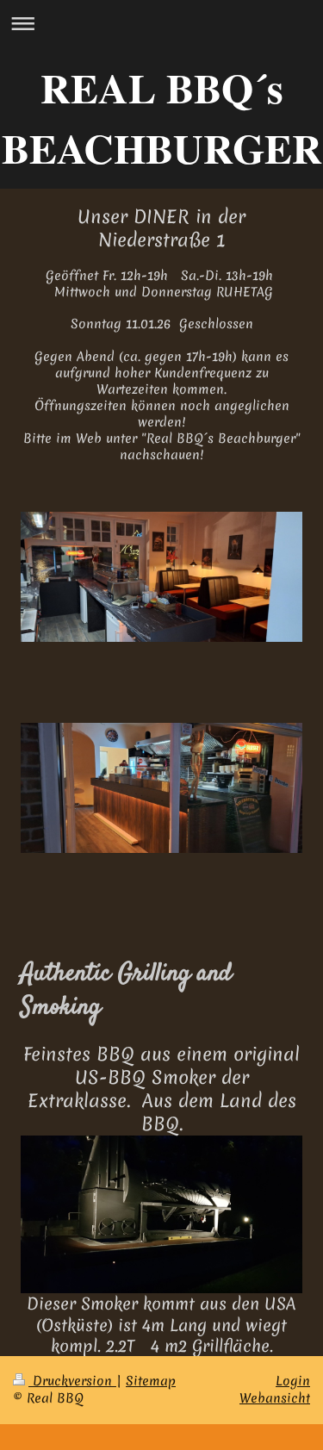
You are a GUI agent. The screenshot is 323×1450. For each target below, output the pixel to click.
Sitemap (151, 1381)
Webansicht (274, 1398)
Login (293, 1381)
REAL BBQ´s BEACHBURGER (162, 117)
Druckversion (72, 1381)
